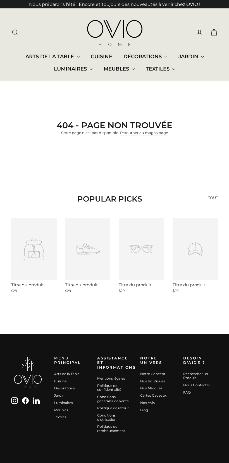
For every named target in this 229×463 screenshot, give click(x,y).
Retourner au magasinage (144, 132)
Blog (144, 410)
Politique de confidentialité (109, 388)
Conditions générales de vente (113, 399)
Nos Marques (151, 388)
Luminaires (71, 69)
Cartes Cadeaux (153, 395)
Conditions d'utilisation (106, 417)
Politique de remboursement (111, 428)
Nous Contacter (196, 385)
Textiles (158, 69)
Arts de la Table (50, 56)
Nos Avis (147, 403)
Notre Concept (152, 374)
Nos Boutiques (152, 381)
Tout (213, 197)
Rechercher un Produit (195, 376)
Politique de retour (113, 408)
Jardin (189, 56)
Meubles (117, 69)
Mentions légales (111, 378)
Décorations (143, 56)
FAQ (187, 392)
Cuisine (101, 56)
